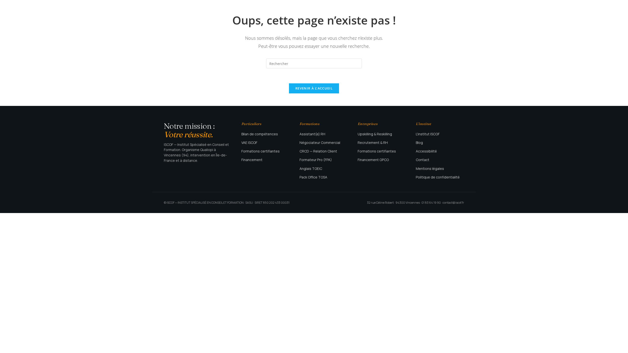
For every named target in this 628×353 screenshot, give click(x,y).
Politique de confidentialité (438, 177)
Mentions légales (430, 168)
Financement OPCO (373, 159)
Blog (419, 142)
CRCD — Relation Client (318, 151)
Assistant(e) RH (312, 134)
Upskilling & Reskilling (375, 134)
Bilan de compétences (259, 134)
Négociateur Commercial (320, 142)
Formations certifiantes (260, 151)
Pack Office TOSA (313, 177)
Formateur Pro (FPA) (316, 159)
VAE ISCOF (249, 142)
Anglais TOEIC (311, 168)
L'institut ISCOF (428, 134)
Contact (422, 159)
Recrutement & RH (373, 142)
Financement (251, 159)
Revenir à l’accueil (314, 88)
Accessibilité (426, 151)
